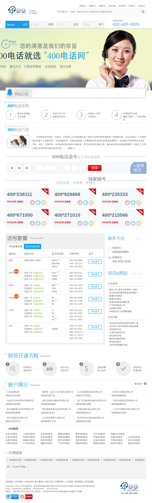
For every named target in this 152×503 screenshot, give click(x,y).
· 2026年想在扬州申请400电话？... (124, 292)
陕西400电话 (81, 437)
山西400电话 (11, 440)
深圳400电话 (116, 443)
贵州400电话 (81, 440)
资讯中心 (82, 6)
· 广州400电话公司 (116, 305)
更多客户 (138, 384)
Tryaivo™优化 (19, 466)
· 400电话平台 (114, 329)
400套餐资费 (15, 246)
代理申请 (59, 481)
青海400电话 (64, 437)
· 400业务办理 (114, 335)
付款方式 (49, 481)
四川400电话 (64, 440)
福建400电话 (46, 443)
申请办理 (122, 6)
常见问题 (112, 6)
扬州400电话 (134, 443)
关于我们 (19, 481)
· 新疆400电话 (114, 299)
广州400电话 (64, 443)
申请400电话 (90, 486)
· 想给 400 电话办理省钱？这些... (123, 289)
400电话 (13, 428)
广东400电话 (29, 443)
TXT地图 (78, 491)
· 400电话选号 (114, 342)
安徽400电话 (29, 440)
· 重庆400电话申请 (116, 338)
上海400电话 (29, 434)
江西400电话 (11, 443)
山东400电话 (134, 437)
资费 (50, 24)
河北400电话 (46, 437)
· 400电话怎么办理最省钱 (120, 311)
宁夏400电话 (99, 437)
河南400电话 (116, 437)
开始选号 (95, 261)
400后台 (141, 6)
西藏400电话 (99, 443)
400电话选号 (64, 156)
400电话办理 (15, 460)
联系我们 (79, 481)
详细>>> (71, 148)
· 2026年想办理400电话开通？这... (124, 323)
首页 (25, 24)
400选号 (131, 6)
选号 (75, 24)
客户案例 (39, 481)
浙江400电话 (134, 440)
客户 (101, 24)
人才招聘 (69, 481)
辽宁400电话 (99, 434)
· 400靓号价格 (114, 308)
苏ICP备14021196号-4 (22, 491)
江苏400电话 (11, 437)
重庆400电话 (81, 434)
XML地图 (71, 491)
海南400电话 (81, 443)
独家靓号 (97, 179)
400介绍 (29, 481)
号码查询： (63, 11)
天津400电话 (46, 434)
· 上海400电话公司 (116, 332)
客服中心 (102, 6)
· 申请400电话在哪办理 (118, 302)
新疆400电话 (64, 434)
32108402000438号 (50, 491)
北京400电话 (11, 434)
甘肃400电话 (29, 437)
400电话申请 (30, 460)
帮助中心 (92, 6)
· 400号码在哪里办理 (117, 345)
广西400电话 (116, 440)
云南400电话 (99, 440)
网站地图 (63, 491)
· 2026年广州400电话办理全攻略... (124, 326)
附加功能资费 (32, 246)
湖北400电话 (46, 440)
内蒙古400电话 (118, 434)
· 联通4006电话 (115, 296)
